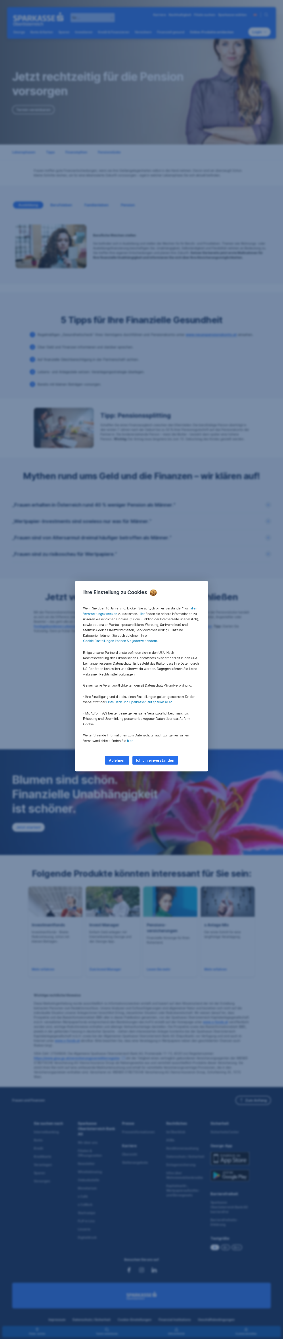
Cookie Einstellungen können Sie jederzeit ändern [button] (120, 641)
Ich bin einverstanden (155, 760)
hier (130, 741)
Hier (142, 614)
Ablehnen (117, 760)
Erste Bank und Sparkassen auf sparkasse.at (139, 702)
